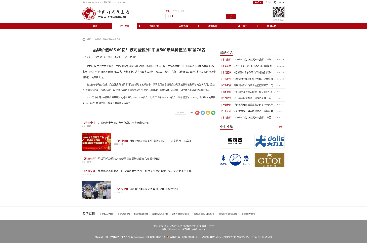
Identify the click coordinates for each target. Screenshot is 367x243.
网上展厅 (242, 26)
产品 (175, 10)
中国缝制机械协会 (248, 213)
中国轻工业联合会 (107, 213)
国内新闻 (107, 39)
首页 (95, 26)
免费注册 (267, 2)
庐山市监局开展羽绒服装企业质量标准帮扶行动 (254, 111)
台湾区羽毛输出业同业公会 (204, 213)
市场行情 (154, 26)
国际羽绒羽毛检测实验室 (227, 213)
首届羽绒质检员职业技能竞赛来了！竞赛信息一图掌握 (160, 140)
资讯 (167, 10)
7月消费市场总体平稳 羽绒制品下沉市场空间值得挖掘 (254, 72)
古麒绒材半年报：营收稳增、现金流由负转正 (124, 122)
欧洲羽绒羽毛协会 (141, 213)
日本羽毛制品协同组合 (180, 213)
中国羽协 (271, 26)
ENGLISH (281, 2)
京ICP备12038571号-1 (155, 236)
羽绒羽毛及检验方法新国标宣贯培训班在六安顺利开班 (129, 158)
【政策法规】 (90, 171)
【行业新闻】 (121, 140)
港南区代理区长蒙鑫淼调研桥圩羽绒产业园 (153, 189)
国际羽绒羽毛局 (124, 213)
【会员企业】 (90, 122)
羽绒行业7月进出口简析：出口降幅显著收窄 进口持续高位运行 (254, 66)
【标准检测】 (90, 158)
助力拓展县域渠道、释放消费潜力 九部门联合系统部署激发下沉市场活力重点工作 (145, 171)
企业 (182, 10)
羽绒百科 (183, 26)
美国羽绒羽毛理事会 (160, 213)
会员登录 (257, 2)
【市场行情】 (227, 59)
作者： (127, 57)
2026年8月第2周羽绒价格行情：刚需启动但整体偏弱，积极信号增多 (254, 117)
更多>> (282, 127)
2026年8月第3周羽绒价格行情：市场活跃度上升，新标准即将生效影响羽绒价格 (254, 59)
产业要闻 (124, 26)
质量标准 (212, 26)
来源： (111, 57)
